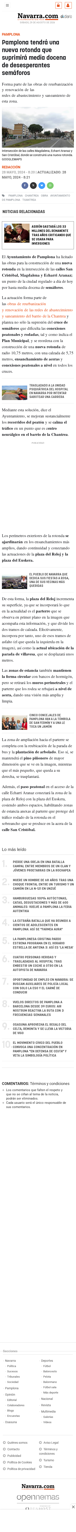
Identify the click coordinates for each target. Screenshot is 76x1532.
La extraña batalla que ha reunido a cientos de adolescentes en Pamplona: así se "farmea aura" (42, 925)
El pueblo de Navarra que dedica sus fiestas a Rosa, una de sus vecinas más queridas (49, 580)
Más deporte (50, 1392)
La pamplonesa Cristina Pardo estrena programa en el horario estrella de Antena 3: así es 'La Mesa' (43, 943)
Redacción (11, 167)
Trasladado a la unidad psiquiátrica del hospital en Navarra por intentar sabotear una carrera (48, 391)
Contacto (13, 1449)
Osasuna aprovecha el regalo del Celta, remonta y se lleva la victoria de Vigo (42, 1029)
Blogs (10, 1410)
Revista (46, 1405)
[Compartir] (25, 185)
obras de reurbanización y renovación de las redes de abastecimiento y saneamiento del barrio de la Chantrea (37, 310)
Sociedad (12, 1382)
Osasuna (11, 1422)
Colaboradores (15, 1405)
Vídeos (47, 1422)
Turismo (48, 1460)
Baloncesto (50, 1371)
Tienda (47, 1467)
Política (11, 1366)
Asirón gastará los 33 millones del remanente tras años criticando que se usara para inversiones (51, 235)
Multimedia (48, 1411)
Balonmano (50, 1382)
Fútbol (47, 1366)
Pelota (47, 1376)
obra (44, 195)
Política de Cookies (19, 1462)
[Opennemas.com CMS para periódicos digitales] (38, 1501)
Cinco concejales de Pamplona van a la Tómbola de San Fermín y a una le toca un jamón (50, 721)
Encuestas (13, 1415)
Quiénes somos (17, 1443)
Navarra (10, 1361)
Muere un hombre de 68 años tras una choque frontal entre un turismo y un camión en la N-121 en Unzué (43, 884)
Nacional (47, 1399)
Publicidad (14, 1456)
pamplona (15, 195)
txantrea (29, 199)
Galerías (48, 1416)
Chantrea (32, 195)
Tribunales (13, 1376)
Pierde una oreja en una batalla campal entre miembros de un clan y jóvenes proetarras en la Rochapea (42, 866)
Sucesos (12, 1371)
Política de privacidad (21, 1469)
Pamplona (12, 1388)
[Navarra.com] (38, 16)
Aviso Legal (50, 1443)
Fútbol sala (49, 1387)
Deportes (47, 1361)
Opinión (10, 1394)
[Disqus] (37, 1170)
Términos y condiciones (49, 1083)
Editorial (12, 1400)
